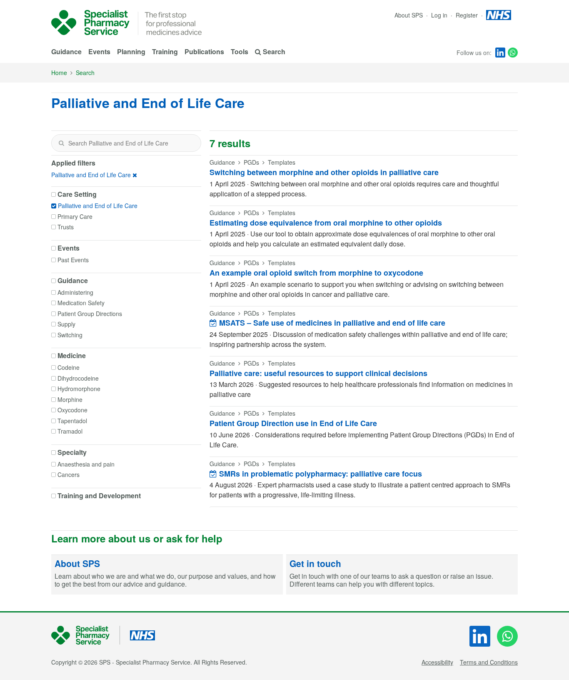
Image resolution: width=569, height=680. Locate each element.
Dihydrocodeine (78, 378)
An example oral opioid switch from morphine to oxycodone (316, 272)
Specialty (72, 452)
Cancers (68, 474)
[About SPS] (167, 575)
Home (59, 72)
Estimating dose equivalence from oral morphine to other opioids (326, 222)
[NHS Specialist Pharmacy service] (90, 22)
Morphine (69, 399)
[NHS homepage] (498, 15)
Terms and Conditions (489, 662)
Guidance (66, 51)
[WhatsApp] (513, 53)
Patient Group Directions (89, 313)
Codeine (68, 367)
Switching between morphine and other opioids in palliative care (324, 172)
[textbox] (126, 143)
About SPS (408, 15)
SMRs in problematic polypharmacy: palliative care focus (319, 473)
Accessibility (437, 662)
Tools (239, 51)
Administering (75, 292)
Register (467, 15)
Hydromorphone (78, 388)
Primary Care (74, 216)
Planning (131, 51)
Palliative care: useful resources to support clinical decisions (318, 373)
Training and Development (99, 496)
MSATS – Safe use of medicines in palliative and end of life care (331, 322)
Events (99, 51)
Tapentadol (72, 421)
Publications (204, 51)
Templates (281, 162)
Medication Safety (81, 303)
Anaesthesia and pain (86, 464)
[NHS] (85, 635)
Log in (440, 15)
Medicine (71, 355)
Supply (66, 324)
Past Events (73, 260)
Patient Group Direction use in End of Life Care (293, 423)
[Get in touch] (402, 575)
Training (165, 51)
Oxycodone (72, 410)
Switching (69, 335)
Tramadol (69, 431)
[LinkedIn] (500, 53)
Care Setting (77, 194)
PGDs (251, 162)
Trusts (65, 227)
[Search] (61, 143)
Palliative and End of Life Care (91, 175)
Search (85, 72)
